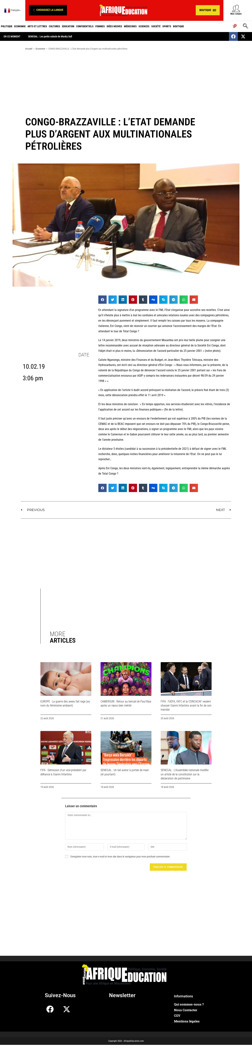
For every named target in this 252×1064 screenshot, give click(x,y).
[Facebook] (233, 36)
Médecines (130, 26)
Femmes (100, 26)
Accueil (28, 48)
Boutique (178, 26)
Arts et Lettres (37, 26)
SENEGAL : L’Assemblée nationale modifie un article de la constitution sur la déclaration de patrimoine (184, 774)
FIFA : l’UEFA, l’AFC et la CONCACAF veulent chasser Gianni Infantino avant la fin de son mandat (186, 705)
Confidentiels (85, 26)
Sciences (144, 26)
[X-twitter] (243, 36)
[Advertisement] (126, 82)
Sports (166, 26)
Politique (6, 26)
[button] (48, 10)
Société (155, 26)
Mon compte (236, 14)
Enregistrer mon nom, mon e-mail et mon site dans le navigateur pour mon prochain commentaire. (120, 856)
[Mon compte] (236, 8)
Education (68, 26)
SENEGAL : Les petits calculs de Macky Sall (50, 36)
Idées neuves (114, 26)
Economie (20, 26)
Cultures (54, 26)
